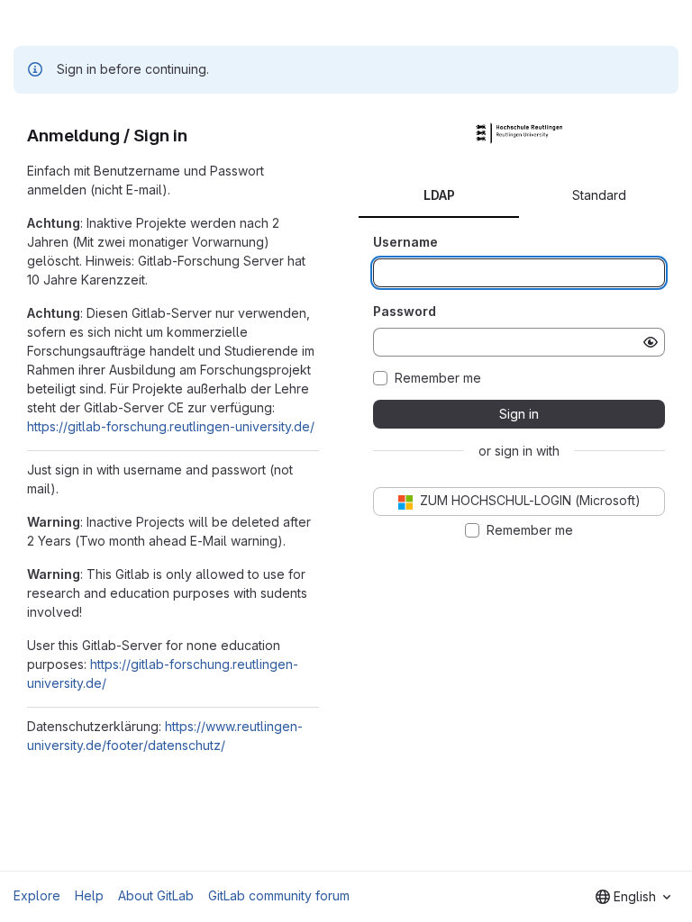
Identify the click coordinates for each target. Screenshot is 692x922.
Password (404, 311)
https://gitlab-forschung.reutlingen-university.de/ (170, 426)
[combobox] (632, 897)
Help (89, 895)
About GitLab (156, 895)
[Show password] (650, 342)
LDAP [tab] (439, 195)
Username (405, 241)
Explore (37, 895)
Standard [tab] (599, 195)
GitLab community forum (279, 895)
